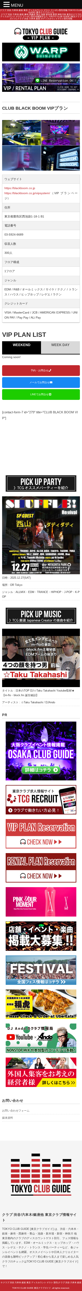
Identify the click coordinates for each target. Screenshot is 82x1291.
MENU (17, 5)
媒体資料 (7, 1117)
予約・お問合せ (39, 370)
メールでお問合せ (39, 382)
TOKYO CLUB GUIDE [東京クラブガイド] (28, 1228)
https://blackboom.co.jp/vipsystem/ (27, 193)
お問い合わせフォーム (15, 1110)
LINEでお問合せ (39, 394)
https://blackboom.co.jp (19, 188)
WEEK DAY (60, 345)
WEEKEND (21, 345)
